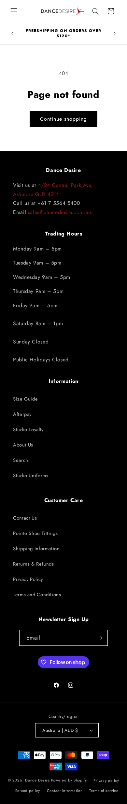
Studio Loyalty (28, 429)
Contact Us (25, 518)
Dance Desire (37, 780)
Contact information (65, 790)
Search (20, 460)
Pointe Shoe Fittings (35, 533)
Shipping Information (36, 548)
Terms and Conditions (37, 594)
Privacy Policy (28, 579)
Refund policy (27, 790)
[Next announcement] (114, 33)
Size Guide (25, 398)
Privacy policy (106, 780)
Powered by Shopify (69, 780)
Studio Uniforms (30, 475)
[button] (13, 11)
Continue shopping (63, 119)
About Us (23, 444)
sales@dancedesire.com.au (59, 212)
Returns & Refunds (33, 564)
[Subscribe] (99, 638)
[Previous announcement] (12, 33)
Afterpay (22, 414)
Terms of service (104, 790)
